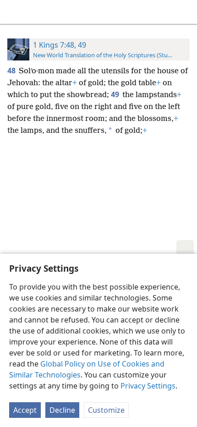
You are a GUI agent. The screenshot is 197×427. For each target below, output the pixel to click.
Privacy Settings (147, 386)
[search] (185, 12)
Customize (106, 410)
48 (12, 71)
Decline (62, 410)
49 (115, 94)
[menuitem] (14, 12)
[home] (14, 12)
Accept (25, 410)
